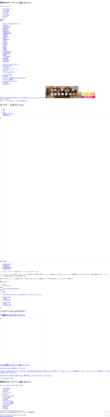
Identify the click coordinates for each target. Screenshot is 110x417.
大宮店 (5, 50)
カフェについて (7, 388)
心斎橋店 (5, 58)
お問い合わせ (6, 84)
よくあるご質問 (7, 74)
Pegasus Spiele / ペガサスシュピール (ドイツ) (31, 294)
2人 (4, 108)
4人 (4, 112)
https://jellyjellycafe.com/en (6, 416)
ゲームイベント (7, 392)
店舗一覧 (5, 391)
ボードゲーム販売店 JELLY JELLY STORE (14, 77)
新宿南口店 (6, 31)
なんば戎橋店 (6, 56)
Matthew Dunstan (15, 288)
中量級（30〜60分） (8, 113)
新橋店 (5, 37)
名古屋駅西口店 (7, 52)
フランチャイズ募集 (8, 402)
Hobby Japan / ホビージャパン (11, 294)
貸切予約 (5, 76)
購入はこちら (3, 281)
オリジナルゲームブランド (10, 81)
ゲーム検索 (6, 389)
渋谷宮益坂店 (6, 27)
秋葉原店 (5, 34)
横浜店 (5, 47)
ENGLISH (5, 408)
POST (5, 298)
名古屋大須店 (6, 53)
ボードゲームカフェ (5, 6)
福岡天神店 (6, 61)
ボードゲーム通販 (8, 79)
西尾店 (5, 55)
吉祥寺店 (5, 44)
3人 (4, 110)
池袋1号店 (5, 28)
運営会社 (5, 406)
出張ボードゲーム (8, 400)
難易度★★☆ (6, 115)
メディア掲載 (6, 397)
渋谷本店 (5, 25)
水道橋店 (5, 36)
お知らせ (5, 394)
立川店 (5, 45)
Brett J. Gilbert (6, 288)
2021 (4, 291)
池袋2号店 (5, 30)
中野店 (5, 41)
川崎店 (5, 48)
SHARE (9, 299)
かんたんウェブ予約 (8, 395)
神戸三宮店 (6, 59)
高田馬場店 (6, 39)
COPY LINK (7, 297)
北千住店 (5, 42)
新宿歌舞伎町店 (7, 33)
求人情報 (5, 82)
